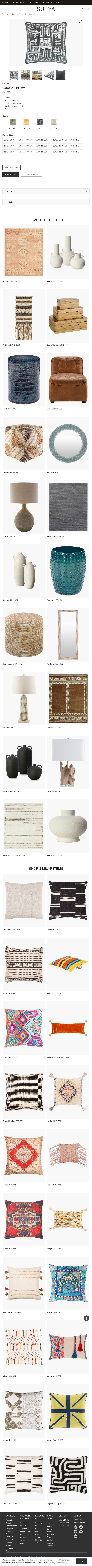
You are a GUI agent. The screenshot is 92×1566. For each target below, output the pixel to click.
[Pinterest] (75, 1531)
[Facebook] (81, 1527)
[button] (10, 1515)
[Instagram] (75, 1527)
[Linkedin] (75, 1536)
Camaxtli (22, 14)
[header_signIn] (88, 9)
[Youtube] (81, 1531)
